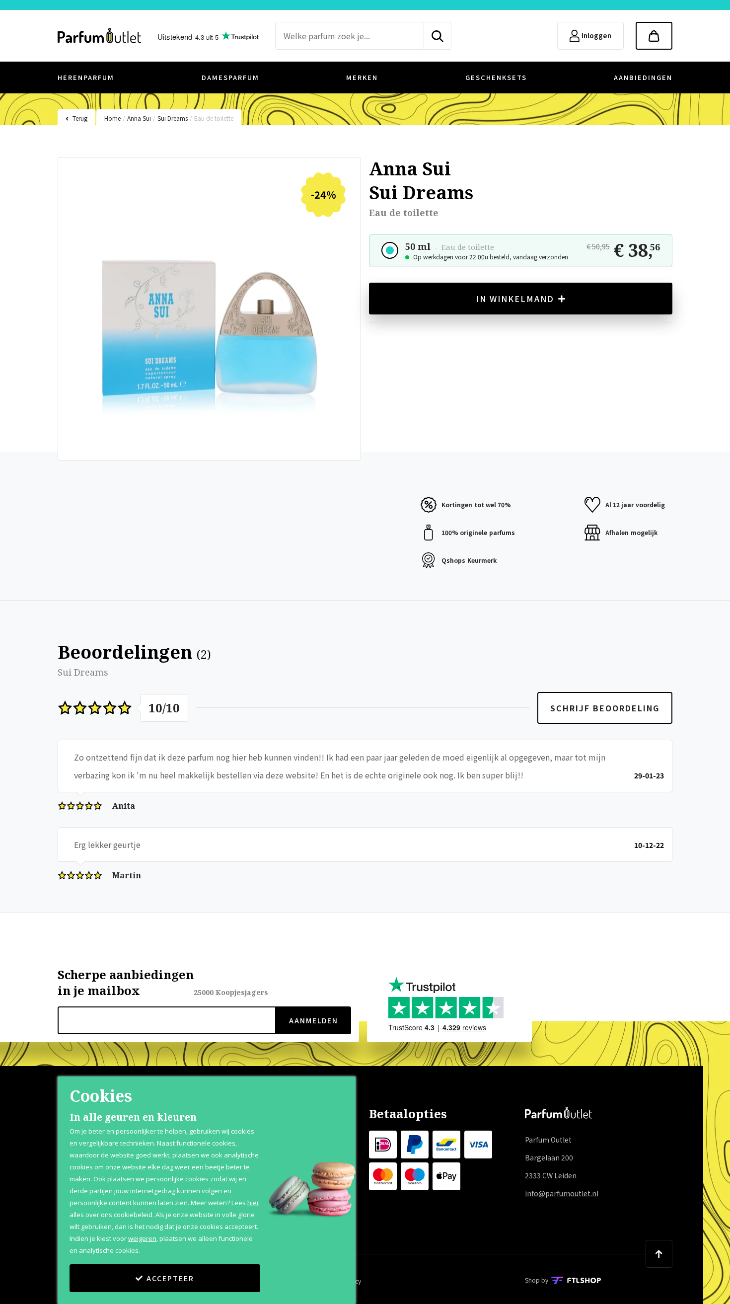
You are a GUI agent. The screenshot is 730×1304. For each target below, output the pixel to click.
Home (112, 118)
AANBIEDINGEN (643, 77)
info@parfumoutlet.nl (561, 1193)
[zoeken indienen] (437, 36)
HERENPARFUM (86, 77)
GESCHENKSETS (496, 77)
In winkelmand (515, 299)
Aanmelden (313, 1020)
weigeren (142, 1238)
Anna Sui (139, 118)
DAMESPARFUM (230, 77)
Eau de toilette (213, 118)
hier (253, 1202)
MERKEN (362, 77)
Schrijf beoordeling (604, 708)
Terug (80, 118)
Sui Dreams (172, 118)
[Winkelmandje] (654, 36)
